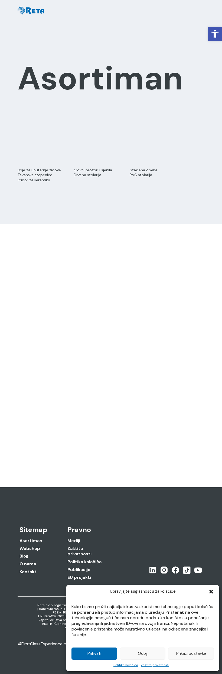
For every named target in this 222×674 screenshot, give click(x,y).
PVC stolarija (141, 174)
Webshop (29, 548)
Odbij (143, 653)
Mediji (73, 540)
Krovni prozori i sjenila (93, 170)
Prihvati (94, 653)
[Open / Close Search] (187, 10)
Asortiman (30, 540)
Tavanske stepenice (35, 174)
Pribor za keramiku (34, 180)
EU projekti (79, 577)
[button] (215, 34)
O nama (27, 564)
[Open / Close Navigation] (199, 10)
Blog (23, 556)
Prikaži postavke (191, 653)
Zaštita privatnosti (155, 665)
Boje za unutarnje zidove (39, 170)
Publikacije (78, 569)
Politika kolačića (125, 665)
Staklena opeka (143, 170)
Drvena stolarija (87, 174)
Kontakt (28, 572)
